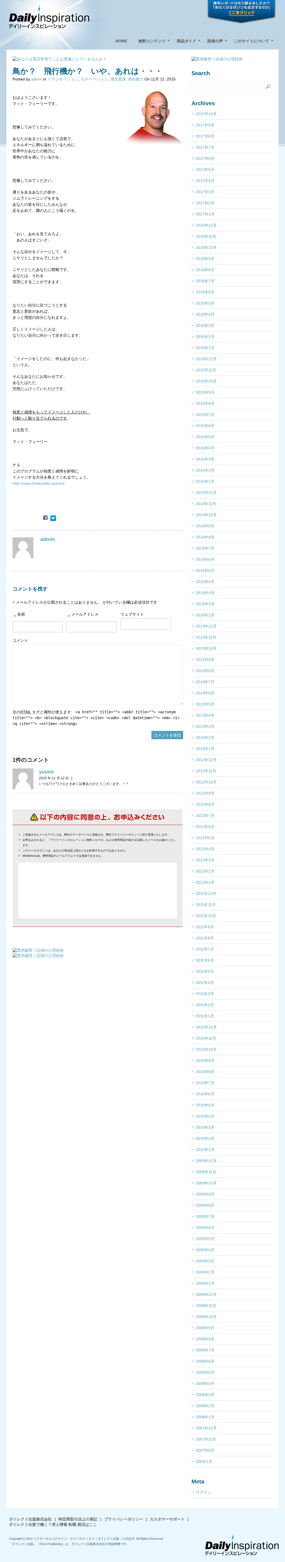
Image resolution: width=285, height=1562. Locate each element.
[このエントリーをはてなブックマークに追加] (53, 518)
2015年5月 (205, 437)
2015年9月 (205, 392)
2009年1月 (205, 1283)
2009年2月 (205, 1272)
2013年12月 (206, 626)
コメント (20, 640)
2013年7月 (205, 682)
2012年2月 (205, 871)
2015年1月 (205, 481)
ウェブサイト (132, 614)
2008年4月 (205, 1383)
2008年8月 (205, 1339)
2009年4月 (205, 1250)
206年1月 (204, 1461)
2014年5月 (205, 570)
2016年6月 (205, 292)
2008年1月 (205, 1417)
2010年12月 (206, 1027)
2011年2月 (205, 1005)
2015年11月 (206, 370)
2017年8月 (205, 136)
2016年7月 (205, 281)
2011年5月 (205, 971)
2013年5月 (205, 704)
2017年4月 (205, 180)
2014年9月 (205, 526)
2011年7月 (205, 949)
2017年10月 (206, 114)
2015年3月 (205, 459)
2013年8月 (205, 671)
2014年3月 (205, 593)
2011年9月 (205, 927)
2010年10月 (206, 1049)
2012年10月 (206, 782)
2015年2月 (205, 470)
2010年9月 (205, 1060)
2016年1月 (205, 348)
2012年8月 (205, 804)
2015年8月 (205, 403)
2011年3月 (205, 993)
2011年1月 (205, 1016)
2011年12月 (206, 893)
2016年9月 (205, 258)
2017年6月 (205, 158)
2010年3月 (205, 1127)
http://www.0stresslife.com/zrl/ (39, 483)
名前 (19, 616)
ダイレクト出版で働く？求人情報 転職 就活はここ (53, 1524)
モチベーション (94, 79)
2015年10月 (206, 381)
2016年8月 (205, 270)
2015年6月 (205, 425)
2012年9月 (205, 793)
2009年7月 (205, 1216)
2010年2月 (205, 1138)
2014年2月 (205, 604)
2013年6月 (205, 693)
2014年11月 (206, 503)
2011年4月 (205, 982)
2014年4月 (205, 581)
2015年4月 (205, 448)
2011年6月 (205, 960)
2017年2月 (205, 203)
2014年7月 (205, 548)
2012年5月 (205, 838)
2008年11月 (206, 1305)
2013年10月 (206, 648)
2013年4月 (205, 715)
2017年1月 (205, 214)
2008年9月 (205, 1328)
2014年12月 (206, 492)
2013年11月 (206, 637)
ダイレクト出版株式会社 (30, 1519)
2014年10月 (206, 515)
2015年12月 (206, 359)
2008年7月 (205, 1350)
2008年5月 (205, 1372)
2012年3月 (205, 860)
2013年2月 (205, 737)
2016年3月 (205, 325)
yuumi (46, 772)
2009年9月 (205, 1194)
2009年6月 (205, 1227)
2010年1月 (205, 1149)
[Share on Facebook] (45, 518)
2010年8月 (205, 1071)
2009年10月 (206, 1183)
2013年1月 (205, 748)
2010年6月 (205, 1094)
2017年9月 (205, 125)
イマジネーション (62, 79)
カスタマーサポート (167, 1519)
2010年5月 (205, 1105)
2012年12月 (206, 760)
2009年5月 (205, 1239)
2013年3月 (205, 726)
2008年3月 (205, 1394)
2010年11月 (206, 1038)
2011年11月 (206, 904)
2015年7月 (205, 414)
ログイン (203, 1492)
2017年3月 (205, 192)
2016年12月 (206, 225)
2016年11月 (206, 236)
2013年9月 (205, 659)
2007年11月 (206, 1439)
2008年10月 (206, 1316)
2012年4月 (205, 849)
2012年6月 (205, 826)
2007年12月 (206, 1428)
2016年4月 (205, 314)
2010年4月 (205, 1116)
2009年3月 (205, 1261)
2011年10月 (206, 916)
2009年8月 (205, 1205)
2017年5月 (205, 169)
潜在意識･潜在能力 (126, 79)
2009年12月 (206, 1161)
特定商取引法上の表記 (77, 1519)
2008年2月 (205, 1406)
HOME (121, 41)
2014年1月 (205, 615)
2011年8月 (205, 938)
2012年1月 (205, 882)
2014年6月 (205, 559)
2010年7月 (205, 1083)
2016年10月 (206, 247)
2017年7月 (205, 147)
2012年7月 (205, 815)
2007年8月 (205, 1450)
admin (36, 79)
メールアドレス (83, 616)
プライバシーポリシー (123, 1519)
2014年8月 (205, 537)
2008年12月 (206, 1294)
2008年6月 (205, 1361)
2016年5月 (205, 303)
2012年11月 (206, 771)
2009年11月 (206, 1172)
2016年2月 (205, 336)
